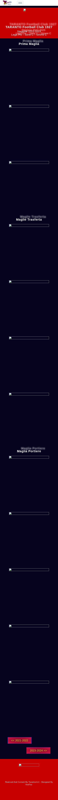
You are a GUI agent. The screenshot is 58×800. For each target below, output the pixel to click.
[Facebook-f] (23, 794)
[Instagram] (34, 794)
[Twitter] (29, 794)
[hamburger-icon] (20, 3)
